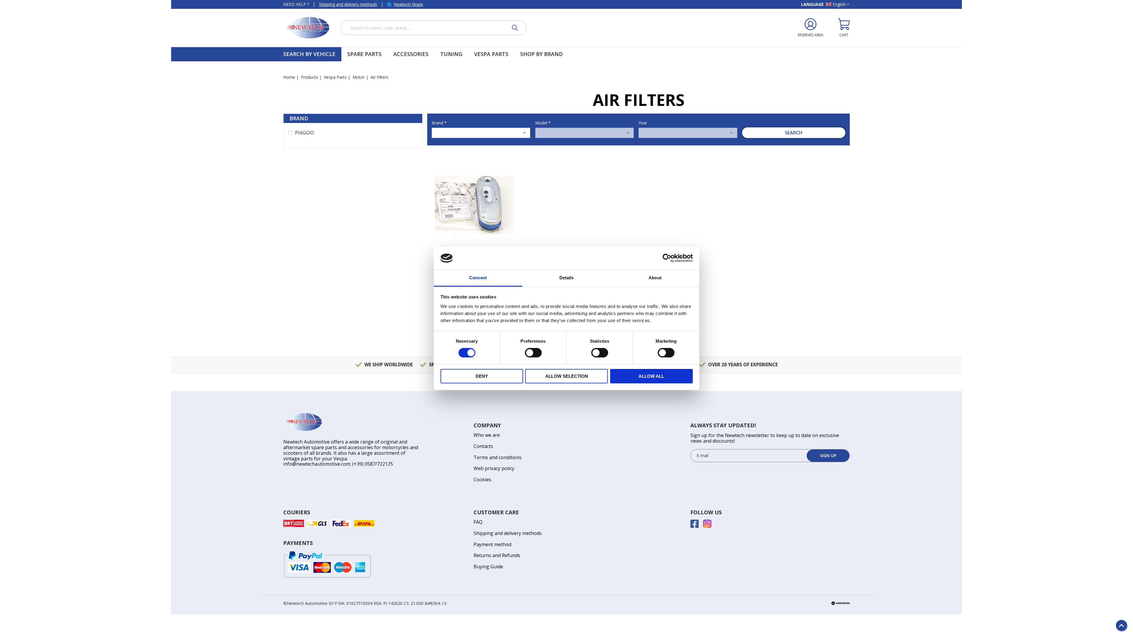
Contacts (483, 446)
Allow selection (566, 376)
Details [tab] (566, 277)
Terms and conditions (498, 457)
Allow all (651, 376)
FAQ (478, 522)
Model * (543, 123)
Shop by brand (541, 54)
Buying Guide (488, 566)
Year (642, 123)
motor (359, 77)
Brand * (439, 123)
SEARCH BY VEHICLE (309, 54)
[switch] (533, 352)
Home (289, 77)
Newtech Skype (408, 4)
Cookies (482, 479)
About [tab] (655, 277)
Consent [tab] (478, 277)
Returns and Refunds (497, 555)
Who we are (487, 435)
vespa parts (335, 77)
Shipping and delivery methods (348, 4)
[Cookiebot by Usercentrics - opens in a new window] (667, 258)
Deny (482, 376)
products (309, 77)
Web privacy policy (494, 468)
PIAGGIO (304, 133)
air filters (379, 77)
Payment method (492, 544)
